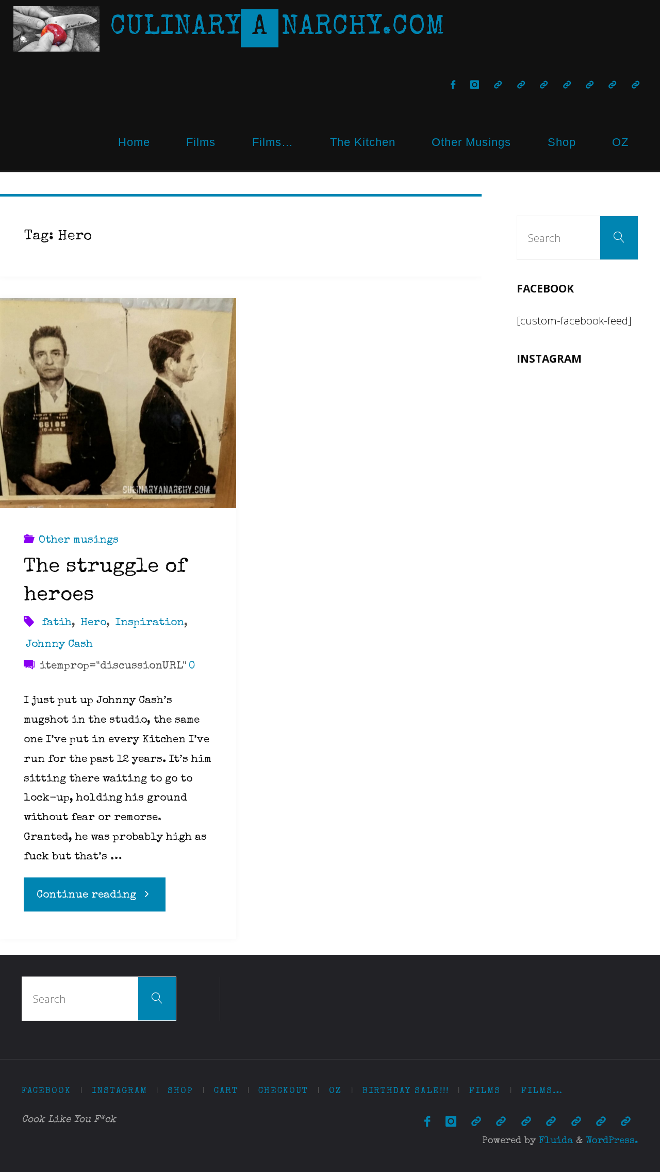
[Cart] (520, 85)
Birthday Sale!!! (405, 1091)
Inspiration (150, 622)
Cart (226, 1091)
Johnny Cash (59, 644)
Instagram (119, 1091)
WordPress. (612, 1141)
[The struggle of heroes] (118, 403)
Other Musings (471, 142)
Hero (93, 622)
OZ (620, 142)
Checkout (283, 1091)
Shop (562, 142)
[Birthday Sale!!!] (589, 85)
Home (134, 142)
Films (201, 142)
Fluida (554, 1141)
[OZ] (566, 85)
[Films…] (635, 85)
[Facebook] (453, 85)
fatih (57, 622)
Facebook (46, 1091)
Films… (272, 142)
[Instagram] (474, 85)
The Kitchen (362, 142)
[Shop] (498, 85)
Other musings (79, 540)
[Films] (612, 85)
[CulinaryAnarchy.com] (56, 28)
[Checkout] (544, 85)
